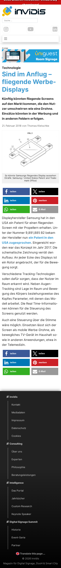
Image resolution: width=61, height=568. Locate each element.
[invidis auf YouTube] (30, 29)
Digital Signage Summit (24, 521)
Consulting (16, 443)
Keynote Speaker (21, 514)
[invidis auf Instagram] (6, 29)
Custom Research (22, 506)
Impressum (18, 420)
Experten (17, 459)
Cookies (16, 435)
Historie (16, 529)
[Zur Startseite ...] (24, 12)
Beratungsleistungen (24, 475)
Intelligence (17, 482)
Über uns (17, 451)
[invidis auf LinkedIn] (55, 29)
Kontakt (16, 404)
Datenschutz (19, 428)
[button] (16, 191)
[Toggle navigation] (30, 38)
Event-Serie (18, 537)
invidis (13, 396)
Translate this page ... (32, 553)
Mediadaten (18, 412)
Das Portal (18, 490)
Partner (16, 545)
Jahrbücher (18, 498)
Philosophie (18, 467)
